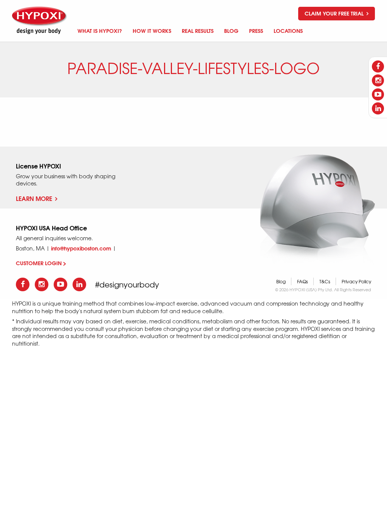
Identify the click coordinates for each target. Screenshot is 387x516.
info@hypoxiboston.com (81, 248)
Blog (281, 281)
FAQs (302, 281)
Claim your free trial (335, 13)
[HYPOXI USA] (40, 20)
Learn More (34, 198)
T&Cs (324, 281)
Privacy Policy (356, 281)
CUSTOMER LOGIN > (41, 263)
